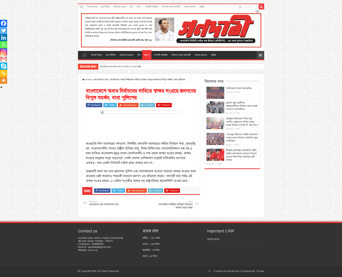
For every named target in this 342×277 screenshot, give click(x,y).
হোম (81, 7)
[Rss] (240, 7)
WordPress (233, 271)
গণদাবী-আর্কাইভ (152, 7)
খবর (138, 7)
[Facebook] (3, 23)
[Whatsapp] (3, 44)
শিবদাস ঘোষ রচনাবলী (171, 7)
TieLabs (260, 271)
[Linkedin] (3, 37)
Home (88, 79)
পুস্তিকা (201, 7)
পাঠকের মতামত (119, 7)
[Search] (261, 6)
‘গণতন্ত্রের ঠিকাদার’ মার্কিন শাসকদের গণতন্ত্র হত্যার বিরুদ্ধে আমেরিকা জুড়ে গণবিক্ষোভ (242, 137)
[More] (3, 80)
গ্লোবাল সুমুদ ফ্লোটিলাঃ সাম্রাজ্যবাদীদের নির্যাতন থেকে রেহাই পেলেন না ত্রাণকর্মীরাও (241, 106)
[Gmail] (3, 59)
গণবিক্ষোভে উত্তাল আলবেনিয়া (239, 88)
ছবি (131, 7)
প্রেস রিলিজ (105, 7)
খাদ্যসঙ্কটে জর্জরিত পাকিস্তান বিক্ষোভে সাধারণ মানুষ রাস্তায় (175, 204)
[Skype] (3, 66)
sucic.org (93, 250)
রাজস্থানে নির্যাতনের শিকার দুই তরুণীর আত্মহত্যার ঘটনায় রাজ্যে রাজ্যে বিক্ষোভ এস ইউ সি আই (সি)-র (242, 121)
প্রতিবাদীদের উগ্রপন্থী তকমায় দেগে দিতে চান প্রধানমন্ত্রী (120, 66)
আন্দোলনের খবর (100, 79)
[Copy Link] (3, 73)
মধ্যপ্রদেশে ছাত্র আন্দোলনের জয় (104, 203)
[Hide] (1, 87)
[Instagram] (3, 51)
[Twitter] (3, 30)
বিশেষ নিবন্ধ (92, 7)
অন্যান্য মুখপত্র (190, 7)
